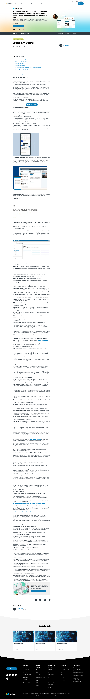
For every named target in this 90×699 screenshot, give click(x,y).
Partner (49, 671)
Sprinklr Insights (26, 669)
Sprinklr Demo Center (65, 669)
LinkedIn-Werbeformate (20, 65)
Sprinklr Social (25, 672)
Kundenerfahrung (51, 677)
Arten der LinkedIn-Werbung (21, 61)
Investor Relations (51, 674)
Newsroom (50, 669)
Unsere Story (50, 667)
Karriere (49, 672)
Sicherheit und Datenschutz (53, 676)
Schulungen (63, 683)
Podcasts (62, 671)
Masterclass (63, 680)
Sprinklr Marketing (26, 671)
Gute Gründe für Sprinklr (20, 71)
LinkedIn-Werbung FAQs (20, 74)
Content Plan (61, 77)
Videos (62, 674)
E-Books (62, 676)
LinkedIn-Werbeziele (19, 63)
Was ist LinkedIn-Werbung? (20, 59)
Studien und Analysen (65, 667)
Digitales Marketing (63, 79)
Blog (61, 672)
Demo (80, 3)
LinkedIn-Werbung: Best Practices (22, 69)
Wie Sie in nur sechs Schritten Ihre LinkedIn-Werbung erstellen (28, 67)
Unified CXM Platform (27, 674)
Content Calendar (62, 75)
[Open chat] (87, 696)
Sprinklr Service (26, 667)
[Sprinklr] (9, 3)
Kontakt (11, 668)
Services (62, 682)
